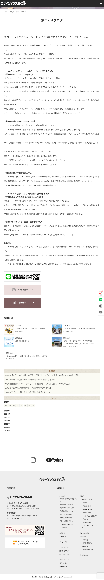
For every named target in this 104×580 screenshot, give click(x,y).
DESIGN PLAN (87, 512)
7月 (29, 405)
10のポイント (88, 519)
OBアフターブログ (64, 554)
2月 (10, 405)
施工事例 (62, 533)
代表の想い (86, 540)
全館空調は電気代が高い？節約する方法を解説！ (31, 388)
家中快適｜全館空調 (67, 504)
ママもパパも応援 (66, 514)
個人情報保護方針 (88, 543)
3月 (14, 405)
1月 (6, 405)
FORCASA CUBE (87, 509)
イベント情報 (63, 542)
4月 (17, 405)
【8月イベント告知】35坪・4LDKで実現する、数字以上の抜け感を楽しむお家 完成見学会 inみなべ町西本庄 (78, 343)
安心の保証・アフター (67, 521)
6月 (25, 405)
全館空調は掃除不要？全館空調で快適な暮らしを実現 (33, 379)
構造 (85, 502)
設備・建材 (87, 506)
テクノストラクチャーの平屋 (90, 526)
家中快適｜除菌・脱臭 (67, 508)
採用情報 (85, 546)
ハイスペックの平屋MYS (90, 516)
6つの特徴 (62, 496)
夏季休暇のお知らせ (22, 341)
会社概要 (83, 536)
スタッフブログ (64, 547)
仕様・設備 (87, 522)
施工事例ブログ (64, 551)
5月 (21, 405)
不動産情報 (84, 555)
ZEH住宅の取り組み (88, 550)
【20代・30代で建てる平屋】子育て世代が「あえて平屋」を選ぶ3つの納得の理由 (45, 375)
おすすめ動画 (63, 566)
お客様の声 (62, 536)
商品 (82, 496)
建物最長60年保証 (67, 524)
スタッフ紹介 (85, 533)
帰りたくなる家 (87, 499)
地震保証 (65, 527)
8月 (33, 405)
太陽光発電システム (67, 511)
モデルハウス (63, 563)
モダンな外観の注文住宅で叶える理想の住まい (30, 392)
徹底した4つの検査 (66, 518)
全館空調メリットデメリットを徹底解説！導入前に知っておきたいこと (40, 384)
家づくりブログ (64, 559)
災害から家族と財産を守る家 (68, 500)
